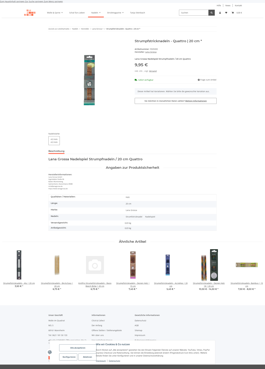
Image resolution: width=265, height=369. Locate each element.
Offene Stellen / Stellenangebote (107, 330)
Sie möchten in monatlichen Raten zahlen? (176, 101)
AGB (137, 325)
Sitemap (138, 330)
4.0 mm (54, 140)
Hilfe (219, 5)
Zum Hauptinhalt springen (12, 1)
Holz (128, 197)
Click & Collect (98, 320)
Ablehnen (87, 357)
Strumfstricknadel (134, 216)
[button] (220, 12)
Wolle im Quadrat (56, 320)
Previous (7, 271)
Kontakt (238, 5)
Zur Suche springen (34, 1)
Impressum (101, 361)
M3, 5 (50, 325)
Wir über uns (98, 335)
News (227, 5)
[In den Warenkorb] (50, 37)
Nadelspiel (150, 216)
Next (258, 271)
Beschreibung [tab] (56, 151)
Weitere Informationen (196, 101)
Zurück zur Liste (54, 29)
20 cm (128, 203)
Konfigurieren (69, 357)
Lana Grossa (131, 210)
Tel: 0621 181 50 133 (57, 335)
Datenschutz (114, 361)
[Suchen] (211, 13)
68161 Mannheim (56, 330)
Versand (153, 71)
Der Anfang (97, 325)
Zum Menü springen (53, 1)
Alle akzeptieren (77, 348)
